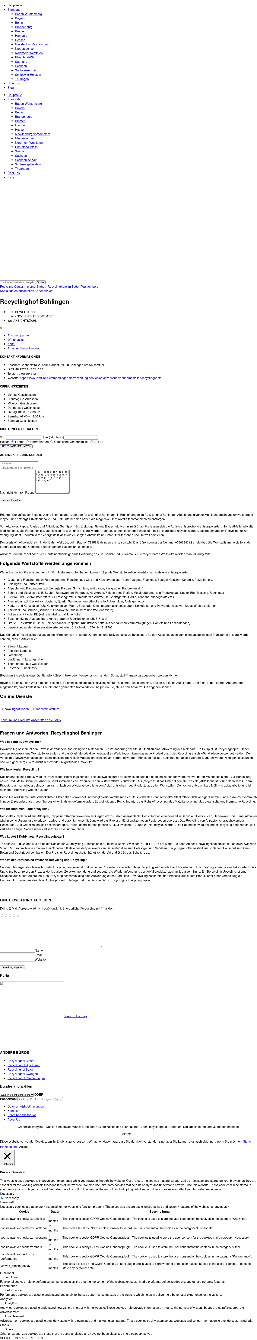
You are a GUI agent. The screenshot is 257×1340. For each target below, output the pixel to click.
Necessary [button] (7, 1193)
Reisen (5, 442)
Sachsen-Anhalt (25, 70)
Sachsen (21, 66)
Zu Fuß (98, 442)
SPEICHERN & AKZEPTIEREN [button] (21, 1338)
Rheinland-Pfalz (26, 57)
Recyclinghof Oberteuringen (26, 1078)
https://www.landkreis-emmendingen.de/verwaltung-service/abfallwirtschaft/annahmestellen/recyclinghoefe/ (91, 378)
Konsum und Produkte (15, 720)
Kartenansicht (44, 291)
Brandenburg (24, 27)
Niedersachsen (25, 48)
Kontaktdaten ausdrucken (17, 291)
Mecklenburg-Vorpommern (32, 44)
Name (39, 950)
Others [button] (4, 1325)
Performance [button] (8, 1286)
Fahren (19, 442)
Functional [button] (7, 1273)
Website (40, 959)
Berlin (19, 22)
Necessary (12, 1198)
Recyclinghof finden (15, 709)
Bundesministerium (46, 709)
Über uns (14, 83)
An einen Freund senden (24, 348)
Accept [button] (23, 1146)
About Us (14, 1119)
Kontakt (13, 1110)
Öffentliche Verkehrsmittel (70, 442)
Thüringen (22, 79)
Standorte (14, 9)
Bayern (20, 18)
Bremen (20, 31)
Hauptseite (15, 5)
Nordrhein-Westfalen (29, 53)
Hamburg (21, 35)
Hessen (20, 40)
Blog (11, 87)
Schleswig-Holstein (28, 74)
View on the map (75, 1016)
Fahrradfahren (39, 442)
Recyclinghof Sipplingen (24, 1065)
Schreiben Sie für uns (22, 1115)
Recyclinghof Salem (21, 1069)
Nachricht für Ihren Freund (17, 492)
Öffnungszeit (16, 339)
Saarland (21, 61)
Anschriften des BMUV (46, 720)
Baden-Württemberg (28, 14)
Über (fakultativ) (52, 437)
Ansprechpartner (19, 335)
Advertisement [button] (9, 1312)
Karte (11, 344)
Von (2, 437)
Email (39, 955)
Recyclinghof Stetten (21, 1061)
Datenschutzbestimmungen (26, 1106)
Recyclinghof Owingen (23, 1074)
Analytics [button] (6, 1299)
